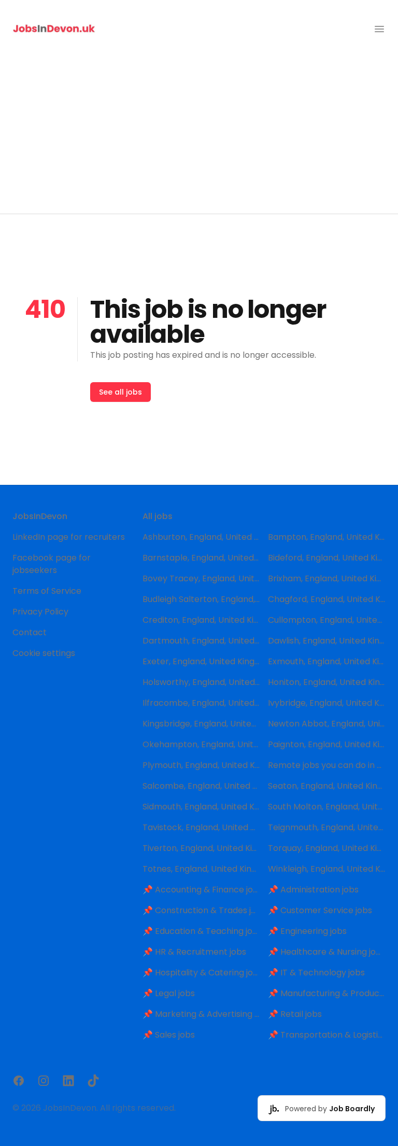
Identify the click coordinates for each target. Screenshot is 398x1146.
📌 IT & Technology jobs (316, 973)
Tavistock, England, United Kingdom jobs (201, 827)
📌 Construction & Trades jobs (201, 910)
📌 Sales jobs (169, 1035)
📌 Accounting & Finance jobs (201, 890)
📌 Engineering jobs (307, 931)
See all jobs (120, 392)
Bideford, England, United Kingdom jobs (327, 558)
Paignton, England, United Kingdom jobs (327, 744)
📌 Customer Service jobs (320, 910)
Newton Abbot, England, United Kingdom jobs (327, 724)
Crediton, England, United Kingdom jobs (201, 620)
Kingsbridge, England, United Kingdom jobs (201, 724)
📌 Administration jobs (313, 890)
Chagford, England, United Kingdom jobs (327, 599)
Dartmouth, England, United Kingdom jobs (201, 641)
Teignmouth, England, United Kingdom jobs (327, 827)
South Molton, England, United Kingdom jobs (327, 807)
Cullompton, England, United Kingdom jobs (327, 620)
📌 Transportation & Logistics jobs (327, 1035)
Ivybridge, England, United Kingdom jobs (327, 703)
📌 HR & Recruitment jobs (194, 952)
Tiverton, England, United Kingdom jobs (201, 848)
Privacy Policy (40, 612)
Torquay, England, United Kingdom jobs (327, 848)
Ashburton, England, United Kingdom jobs (201, 537)
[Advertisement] (199, 135)
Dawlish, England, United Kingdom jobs (327, 641)
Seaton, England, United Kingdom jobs (327, 786)
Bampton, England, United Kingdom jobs (327, 537)
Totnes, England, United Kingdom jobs (201, 869)
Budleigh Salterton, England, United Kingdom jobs (201, 599)
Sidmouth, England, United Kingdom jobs (201, 807)
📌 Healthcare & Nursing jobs (327, 952)
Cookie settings (43, 653)
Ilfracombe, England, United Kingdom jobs (201, 703)
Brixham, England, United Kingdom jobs (327, 578)
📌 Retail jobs (295, 1014)
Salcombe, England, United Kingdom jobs (201, 786)
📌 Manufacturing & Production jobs (327, 993)
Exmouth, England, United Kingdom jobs (327, 661)
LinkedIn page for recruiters (68, 537)
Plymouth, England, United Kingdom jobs (201, 765)
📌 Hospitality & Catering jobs (201, 973)
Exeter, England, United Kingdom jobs (201, 661)
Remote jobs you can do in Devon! (327, 765)
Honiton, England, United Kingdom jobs (327, 682)
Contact (29, 632)
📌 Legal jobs (169, 993)
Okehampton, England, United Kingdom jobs (201, 744)
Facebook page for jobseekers (51, 564)
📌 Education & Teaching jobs (201, 931)
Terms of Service (46, 591)
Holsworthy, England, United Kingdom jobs (201, 682)
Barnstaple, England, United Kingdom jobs (201, 558)
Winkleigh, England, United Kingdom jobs (327, 869)
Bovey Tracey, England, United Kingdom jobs (201, 578)
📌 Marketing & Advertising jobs (201, 1014)
